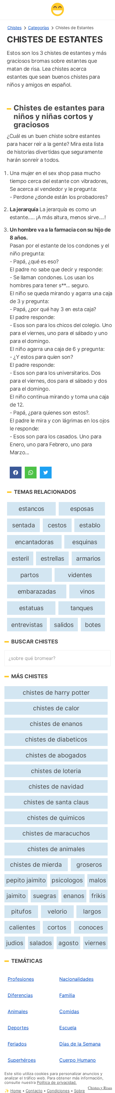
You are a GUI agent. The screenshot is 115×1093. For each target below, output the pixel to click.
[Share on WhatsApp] (31, 472)
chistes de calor (56, 708)
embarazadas (37, 591)
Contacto (34, 1091)
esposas (81, 508)
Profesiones (21, 979)
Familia (67, 995)
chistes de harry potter (56, 692)
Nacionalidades (76, 979)
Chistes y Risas (100, 1087)
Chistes (14, 27)
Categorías (38, 27)
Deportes (18, 1028)
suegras (44, 895)
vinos (87, 591)
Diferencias (20, 995)
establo (89, 525)
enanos (73, 895)
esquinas (84, 542)
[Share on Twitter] (46, 472)
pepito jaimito (26, 880)
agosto (68, 943)
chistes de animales (56, 849)
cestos (57, 525)
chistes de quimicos (56, 817)
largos (92, 911)
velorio (57, 911)
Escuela (67, 1028)
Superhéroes (22, 1060)
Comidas (69, 1011)
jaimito (16, 895)
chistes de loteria (56, 771)
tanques (81, 608)
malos (97, 880)
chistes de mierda (36, 864)
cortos (56, 927)
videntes (80, 575)
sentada (23, 525)
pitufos (21, 911)
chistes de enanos (56, 723)
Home (15, 1091)
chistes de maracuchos (56, 833)
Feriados (17, 1044)
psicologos (67, 880)
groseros (89, 864)
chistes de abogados (56, 755)
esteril (20, 558)
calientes (22, 927)
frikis (98, 895)
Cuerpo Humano (77, 1060)
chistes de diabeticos (56, 739)
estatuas (31, 608)
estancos (31, 508)
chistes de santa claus (56, 802)
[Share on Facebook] (16, 472)
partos (29, 575)
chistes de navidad (56, 786)
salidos (63, 624)
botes (93, 624)
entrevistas (26, 624)
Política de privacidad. (57, 1082)
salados (40, 943)
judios (14, 943)
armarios (88, 558)
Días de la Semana (80, 1044)
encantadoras (34, 542)
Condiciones (58, 1091)
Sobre (79, 1091)
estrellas (52, 558)
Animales (18, 1011)
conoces (91, 927)
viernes (95, 943)
